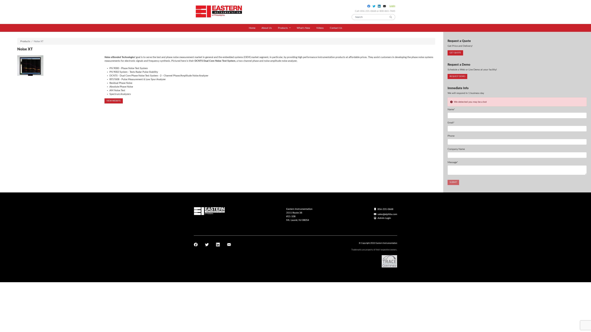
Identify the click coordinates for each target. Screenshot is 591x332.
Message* (453, 162)
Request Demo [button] (457, 76)
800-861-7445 (387, 11)
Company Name (456, 149)
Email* (451, 122)
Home (252, 28)
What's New (303, 28)
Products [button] (283, 28)
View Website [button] (114, 101)
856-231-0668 (368, 11)
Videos (320, 28)
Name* (451, 109)
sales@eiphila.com (387, 214)
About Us (266, 28)
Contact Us (336, 28)
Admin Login (384, 218)
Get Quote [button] (455, 53)
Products (25, 41)
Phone (451, 136)
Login (392, 6)
